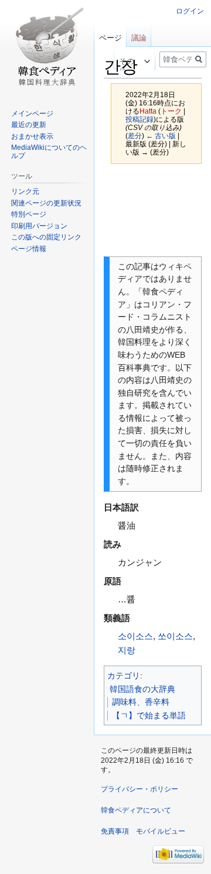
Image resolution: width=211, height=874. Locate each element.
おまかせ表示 (32, 136)
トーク (171, 111)
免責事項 (115, 831)
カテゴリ (123, 675)
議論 (139, 37)
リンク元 (25, 191)
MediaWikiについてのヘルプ (49, 151)
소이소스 (135, 636)
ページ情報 (28, 249)
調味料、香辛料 (140, 702)
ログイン (190, 11)
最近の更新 (28, 125)
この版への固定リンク (46, 237)
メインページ (32, 113)
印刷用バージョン (39, 226)
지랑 (126, 650)
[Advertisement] (153, 210)
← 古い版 (161, 135)
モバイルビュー (160, 831)
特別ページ (28, 214)
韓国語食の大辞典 (142, 689)
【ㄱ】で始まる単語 (149, 715)
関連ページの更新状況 (46, 203)
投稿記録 (139, 119)
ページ (110, 37)
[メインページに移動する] (47, 47)
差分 (135, 135)
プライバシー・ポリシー (139, 789)
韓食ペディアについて (136, 810)
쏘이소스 (175, 636)
